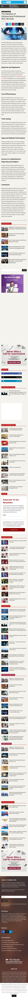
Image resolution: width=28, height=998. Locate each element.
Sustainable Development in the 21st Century (11, 950)
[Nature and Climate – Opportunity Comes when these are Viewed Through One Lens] (4, 581)
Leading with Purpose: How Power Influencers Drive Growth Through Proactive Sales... (16, 568)
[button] (2, 6)
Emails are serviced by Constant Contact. (14, 525)
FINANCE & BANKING (6, 743)
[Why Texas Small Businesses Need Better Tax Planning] (4, 781)
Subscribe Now (14, 529)
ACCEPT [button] (14, 995)
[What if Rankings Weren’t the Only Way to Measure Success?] (4, 555)
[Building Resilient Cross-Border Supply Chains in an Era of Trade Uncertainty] (4, 611)
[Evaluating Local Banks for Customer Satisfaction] (4, 725)
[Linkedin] (16, 24)
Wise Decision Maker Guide (7, 940)
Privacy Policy (11, 891)
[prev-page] (2, 266)
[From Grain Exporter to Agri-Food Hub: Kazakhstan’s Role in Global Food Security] (4, 787)
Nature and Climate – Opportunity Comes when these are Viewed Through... (16, 581)
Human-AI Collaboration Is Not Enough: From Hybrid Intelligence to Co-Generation (17, 617)
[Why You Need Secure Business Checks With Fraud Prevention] (4, 693)
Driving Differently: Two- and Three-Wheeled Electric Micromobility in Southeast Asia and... (17, 663)
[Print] (22, 24)
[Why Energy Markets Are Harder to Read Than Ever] (4, 542)
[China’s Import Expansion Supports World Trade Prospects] (4, 813)
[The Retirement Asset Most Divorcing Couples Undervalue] (4, 768)
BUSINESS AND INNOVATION (8, 674)
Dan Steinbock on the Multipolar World (9, 942)
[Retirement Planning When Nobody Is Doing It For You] (4, 761)
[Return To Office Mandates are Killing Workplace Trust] (4, 456)
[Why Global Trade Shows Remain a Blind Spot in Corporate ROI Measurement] (4, 261)
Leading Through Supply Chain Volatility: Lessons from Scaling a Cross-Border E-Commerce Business (17, 731)
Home (2, 9)
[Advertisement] (11, 411)
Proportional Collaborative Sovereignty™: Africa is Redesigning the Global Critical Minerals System (18, 820)
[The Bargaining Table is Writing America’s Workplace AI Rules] (4, 430)
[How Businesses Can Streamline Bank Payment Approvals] (4, 755)
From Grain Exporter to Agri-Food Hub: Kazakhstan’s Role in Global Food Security (17, 787)
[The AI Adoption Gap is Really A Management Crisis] (4, 488)
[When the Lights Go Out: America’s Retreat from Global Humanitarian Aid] (4, 561)
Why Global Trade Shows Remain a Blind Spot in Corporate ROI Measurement (17, 261)
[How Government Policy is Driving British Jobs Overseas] (4, 650)
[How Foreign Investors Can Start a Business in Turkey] (4, 241)
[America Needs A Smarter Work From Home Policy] (4, 462)
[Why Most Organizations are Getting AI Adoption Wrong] (4, 443)
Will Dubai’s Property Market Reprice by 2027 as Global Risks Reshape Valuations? (17, 794)
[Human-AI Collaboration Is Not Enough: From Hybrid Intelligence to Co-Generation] (4, 617)
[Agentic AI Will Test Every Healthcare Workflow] (4, 449)
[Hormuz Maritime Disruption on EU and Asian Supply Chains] (4, 807)
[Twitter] (10, 24)
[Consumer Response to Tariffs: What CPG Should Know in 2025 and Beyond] (4, 839)
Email (4, 515)
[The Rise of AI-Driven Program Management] (4, 235)
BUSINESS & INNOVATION (10, 9)
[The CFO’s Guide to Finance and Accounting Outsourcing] (4, 254)
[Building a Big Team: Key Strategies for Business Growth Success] (4, 594)
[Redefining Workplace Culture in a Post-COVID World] (4, 600)
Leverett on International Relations (9, 948)
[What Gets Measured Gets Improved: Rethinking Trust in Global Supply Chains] (4, 630)
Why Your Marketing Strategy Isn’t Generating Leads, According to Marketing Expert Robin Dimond (16, 738)
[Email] (19, 24)
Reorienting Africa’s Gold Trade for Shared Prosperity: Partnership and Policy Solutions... (16, 846)
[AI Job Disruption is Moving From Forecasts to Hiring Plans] (4, 436)
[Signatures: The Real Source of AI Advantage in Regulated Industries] (4, 228)
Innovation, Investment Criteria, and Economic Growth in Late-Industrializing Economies (17, 669)
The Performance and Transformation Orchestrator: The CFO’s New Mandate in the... (18, 624)
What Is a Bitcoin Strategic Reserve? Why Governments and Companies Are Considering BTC (18, 774)
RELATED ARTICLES (6, 223)
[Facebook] (7, 24)
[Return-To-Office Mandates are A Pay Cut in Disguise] (4, 482)
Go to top (25, 219)
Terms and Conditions (13, 990)
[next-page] (4, 266)
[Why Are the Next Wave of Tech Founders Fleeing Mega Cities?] (4, 248)
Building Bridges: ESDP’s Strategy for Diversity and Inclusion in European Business (17, 587)
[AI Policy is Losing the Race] (4, 469)
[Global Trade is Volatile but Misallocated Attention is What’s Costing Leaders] (4, 826)
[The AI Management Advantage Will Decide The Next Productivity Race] (4, 475)
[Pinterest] (13, 24)
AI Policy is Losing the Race (15, 467)
